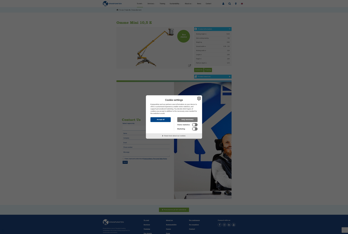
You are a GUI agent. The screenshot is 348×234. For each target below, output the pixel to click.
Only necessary (187, 119)
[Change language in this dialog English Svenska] (198, 98)
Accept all (160, 119)
